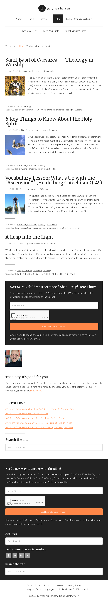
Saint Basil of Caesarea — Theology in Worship (49, 62)
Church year (32, 228)
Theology (27, 106)
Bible (19, 274)
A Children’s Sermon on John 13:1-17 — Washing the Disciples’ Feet (39, 427)
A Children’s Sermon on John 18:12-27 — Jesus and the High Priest (38, 422)
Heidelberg (54, 274)
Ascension (21, 228)
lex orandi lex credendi (54, 109)
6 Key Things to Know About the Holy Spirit (48, 121)
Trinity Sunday (49, 168)
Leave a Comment (49, 130)
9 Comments (49, 243)
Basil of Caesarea (25, 109)
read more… (36, 390)
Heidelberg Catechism (27, 165)
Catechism (27, 274)
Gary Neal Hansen (58, 8)
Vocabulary (52, 224)
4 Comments (48, 71)
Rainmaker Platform (69, 595)
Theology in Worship (74, 109)
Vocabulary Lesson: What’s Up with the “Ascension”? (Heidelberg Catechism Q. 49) (53, 180)
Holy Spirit (38, 109)
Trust (72, 274)
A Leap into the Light (29, 237)
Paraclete (32, 168)
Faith (19, 270)
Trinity (40, 168)
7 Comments (45, 189)
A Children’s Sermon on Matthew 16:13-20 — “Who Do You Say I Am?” (40, 408)
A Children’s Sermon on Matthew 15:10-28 (26, 413)
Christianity (38, 274)
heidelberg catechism (48, 228)
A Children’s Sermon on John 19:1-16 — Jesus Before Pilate (35, 418)
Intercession (74, 228)
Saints (19, 106)
